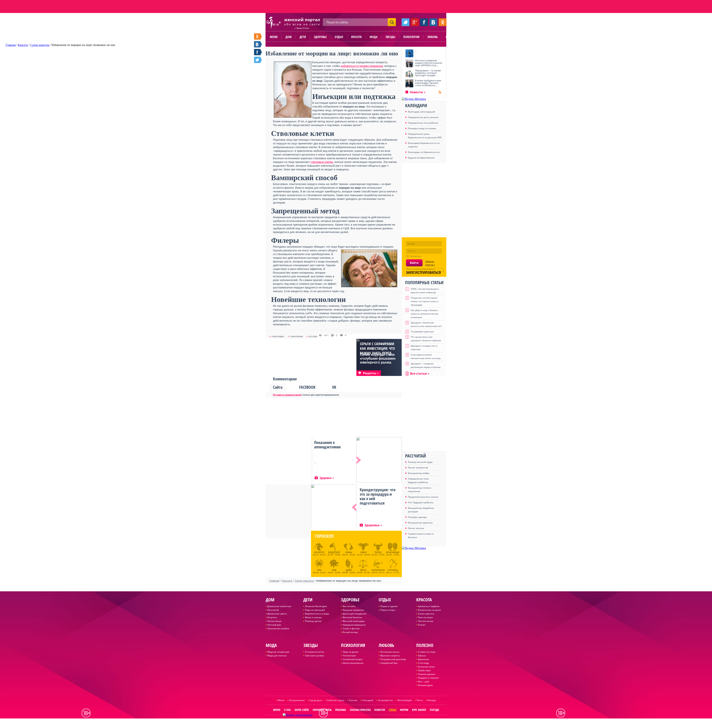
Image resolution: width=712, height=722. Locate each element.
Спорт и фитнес (351, 628)
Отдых (339, 37)
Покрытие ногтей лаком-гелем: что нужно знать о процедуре (424, 301)
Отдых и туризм (389, 606)
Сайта (277, 387)
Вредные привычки (353, 610)
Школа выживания (353, 663)
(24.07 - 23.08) (334, 571)
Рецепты (272, 617)
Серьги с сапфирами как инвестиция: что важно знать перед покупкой (377, 350)
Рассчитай (273, 610)
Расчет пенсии (416, 528)
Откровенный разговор (393, 659)
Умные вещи (274, 621)
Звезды (390, 37)
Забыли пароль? (430, 263)
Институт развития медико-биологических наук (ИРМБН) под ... (428, 63)
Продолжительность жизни (423, 496)
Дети (303, 37)
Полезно (451, 37)
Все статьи (313, 336)
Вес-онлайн (349, 606)
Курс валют (419, 710)
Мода (374, 37)
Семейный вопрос (353, 659)
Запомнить (415, 256)
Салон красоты (426, 613)
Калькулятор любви (418, 473)
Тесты (419, 700)
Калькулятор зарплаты (420, 522)
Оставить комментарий (287, 394)
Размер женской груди (420, 462)
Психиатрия (349, 655)
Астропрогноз (385, 700)
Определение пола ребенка (423, 122)
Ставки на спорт (427, 651)
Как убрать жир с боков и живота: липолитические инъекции (424, 314)
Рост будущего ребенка (420, 502)
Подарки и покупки (428, 677)
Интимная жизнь (389, 651)
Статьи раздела (278, 336)
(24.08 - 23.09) (348, 571)
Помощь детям (313, 621)
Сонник (353, 700)
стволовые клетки (322, 162)
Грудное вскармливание (421, 157)
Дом (289, 37)
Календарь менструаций (421, 111)
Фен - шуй (423, 681)
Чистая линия (425, 621)
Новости (416, 92)
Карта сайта (302, 710)
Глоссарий (367, 700)
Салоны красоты (360, 710)
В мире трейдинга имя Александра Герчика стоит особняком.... (428, 83)
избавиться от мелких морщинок (362, 66)
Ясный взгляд (350, 632)
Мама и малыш (313, 617)
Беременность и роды (317, 613)
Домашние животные (279, 606)
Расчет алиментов (418, 467)
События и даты (335, 700)
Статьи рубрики (296, 336)
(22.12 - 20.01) (319, 553)
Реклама (340, 710)
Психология (411, 37)
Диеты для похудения (354, 613)
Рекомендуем (425, 685)
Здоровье (320, 37)
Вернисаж (423, 659)
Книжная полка (426, 666)
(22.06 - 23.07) (319, 571)
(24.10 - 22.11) (378, 571)
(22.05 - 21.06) (392, 553)
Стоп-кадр (423, 663)
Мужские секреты (390, 655)
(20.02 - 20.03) (348, 553)
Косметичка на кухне (429, 610)
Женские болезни (352, 617)
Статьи (392, 710)
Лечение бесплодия (316, 606)
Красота (356, 37)
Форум (404, 710)
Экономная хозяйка (278, 628)
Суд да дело (315, 700)
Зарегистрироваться (423, 272)
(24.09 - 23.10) (363, 571)
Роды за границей (315, 610)
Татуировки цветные (422, 331)
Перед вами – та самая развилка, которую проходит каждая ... (428, 73)
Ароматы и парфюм (428, 606)
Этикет (422, 624)
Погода (434, 710)
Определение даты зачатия (423, 117)
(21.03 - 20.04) (363, 553)
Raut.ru (345, 720)
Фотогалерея (405, 700)
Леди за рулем (350, 651)
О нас (287, 710)
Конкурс (431, 700)
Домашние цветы (277, 613)
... (416, 50)
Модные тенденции (278, 651)
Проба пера (424, 670)
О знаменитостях (314, 651)
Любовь (432, 37)
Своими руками (426, 674)
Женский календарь (354, 621)
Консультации (297, 700)
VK (334, 387)
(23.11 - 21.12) (392, 571)
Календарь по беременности (424, 152)
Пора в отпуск (387, 610)
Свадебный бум (389, 663)
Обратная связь (322, 710)
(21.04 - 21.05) (378, 553)
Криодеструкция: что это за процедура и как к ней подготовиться (377, 496)
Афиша (422, 655)
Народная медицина (354, 624)
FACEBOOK (307, 387)
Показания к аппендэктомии (327, 445)
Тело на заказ (425, 617)
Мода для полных (276, 655)
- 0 (336, 335)
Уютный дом (274, 624)
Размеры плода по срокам (422, 128)
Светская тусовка (314, 655)
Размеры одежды (417, 517)
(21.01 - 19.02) (334, 553)
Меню (274, 37)
